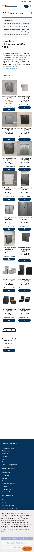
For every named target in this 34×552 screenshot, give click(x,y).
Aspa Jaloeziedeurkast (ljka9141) (25, 218)
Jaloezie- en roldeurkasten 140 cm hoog (16, 29)
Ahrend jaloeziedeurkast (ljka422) (24, 159)
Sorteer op (13, 13)
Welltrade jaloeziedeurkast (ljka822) (9, 129)
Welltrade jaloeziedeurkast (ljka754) (9, 248)
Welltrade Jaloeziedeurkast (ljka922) (9, 188)
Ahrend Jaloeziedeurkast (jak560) (24, 280)
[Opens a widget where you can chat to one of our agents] (27, 549)
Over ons (23, 1)
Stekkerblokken (7, 492)
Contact (29, 1)
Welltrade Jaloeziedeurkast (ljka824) (24, 129)
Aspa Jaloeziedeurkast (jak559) (9, 310)
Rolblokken (5, 462)
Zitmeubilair (5, 454)
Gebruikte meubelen (8, 448)
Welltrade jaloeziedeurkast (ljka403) (9, 218)
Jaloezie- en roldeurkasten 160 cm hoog (16, 26)
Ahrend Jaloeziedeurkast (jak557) (24, 310)
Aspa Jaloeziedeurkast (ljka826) (9, 159)
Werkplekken (6, 451)
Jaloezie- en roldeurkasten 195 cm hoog (16, 23)
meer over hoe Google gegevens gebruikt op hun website (16, 529)
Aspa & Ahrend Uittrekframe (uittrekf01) (9, 339)
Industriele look (7, 489)
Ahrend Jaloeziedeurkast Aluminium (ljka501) (24, 249)
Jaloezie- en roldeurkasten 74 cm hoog (16, 34)
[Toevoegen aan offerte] (9, 109)
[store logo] (11, 6)
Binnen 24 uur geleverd (9, 465)
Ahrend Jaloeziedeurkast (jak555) (9, 280)
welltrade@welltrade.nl (10, 68)
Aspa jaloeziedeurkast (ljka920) (9, 97)
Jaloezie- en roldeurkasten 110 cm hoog (16, 32)
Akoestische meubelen (9, 484)
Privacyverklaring (19, 528)
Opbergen (5, 456)
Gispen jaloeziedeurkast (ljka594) (24, 97)
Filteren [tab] (6, 13)
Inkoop (4, 503)
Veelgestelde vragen (8, 505)
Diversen (4, 459)
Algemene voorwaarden (9, 508)
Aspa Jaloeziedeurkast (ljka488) (25, 188)
